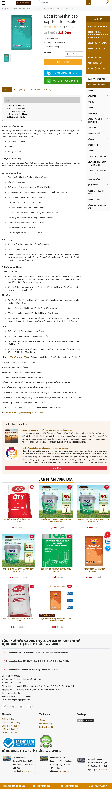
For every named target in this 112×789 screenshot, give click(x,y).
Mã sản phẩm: (49, 43)
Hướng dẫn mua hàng (10, 733)
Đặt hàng (63, 62)
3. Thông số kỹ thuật (16, 111)
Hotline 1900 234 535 (65, 80)
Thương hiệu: (49, 39)
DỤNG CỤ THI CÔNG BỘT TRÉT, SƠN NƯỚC (97, 163)
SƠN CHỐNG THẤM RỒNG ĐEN (97, 206)
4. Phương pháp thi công (18, 114)
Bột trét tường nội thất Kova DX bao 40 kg (18, 620)
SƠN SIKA (91, 139)
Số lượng (47, 53)
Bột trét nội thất (37, 413)
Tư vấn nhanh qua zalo (66, 73)
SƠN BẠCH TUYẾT (94, 133)
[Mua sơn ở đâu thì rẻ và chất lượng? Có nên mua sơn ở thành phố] (11, 436)
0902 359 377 (27, 771)
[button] (56, 468)
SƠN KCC (91, 151)
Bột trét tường (25, 413)
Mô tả (6, 89)
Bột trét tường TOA (98, 26)
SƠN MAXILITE (93, 145)
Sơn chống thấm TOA (96, 50)
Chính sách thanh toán (10, 729)
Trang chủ (5, 9)
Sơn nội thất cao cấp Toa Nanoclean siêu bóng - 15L (56, 520)
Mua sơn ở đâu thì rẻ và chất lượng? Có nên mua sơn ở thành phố (47, 430)
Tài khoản (43, 720)
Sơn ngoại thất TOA (98, 43)
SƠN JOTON (92, 128)
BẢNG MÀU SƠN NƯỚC (96, 79)
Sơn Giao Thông (94, 199)
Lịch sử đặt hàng (45, 724)
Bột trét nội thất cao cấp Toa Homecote (58, 9)
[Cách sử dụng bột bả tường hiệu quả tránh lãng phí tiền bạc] (11, 453)
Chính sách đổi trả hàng (11, 722)
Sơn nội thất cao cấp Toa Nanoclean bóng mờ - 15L (18, 570)
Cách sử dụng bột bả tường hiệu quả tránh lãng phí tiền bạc (45, 448)
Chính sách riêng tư (9, 719)
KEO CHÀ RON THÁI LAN (97, 156)
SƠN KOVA (91, 108)
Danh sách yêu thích (46, 727)
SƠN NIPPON (93, 113)
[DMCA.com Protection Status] (46, 741)
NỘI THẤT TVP (93, 185)
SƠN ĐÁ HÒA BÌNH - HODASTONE (95, 120)
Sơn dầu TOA (95, 57)
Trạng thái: (48, 46)
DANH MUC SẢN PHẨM (21, 9)
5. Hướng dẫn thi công (16, 117)
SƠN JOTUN (92, 96)
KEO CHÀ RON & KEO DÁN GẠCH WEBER (97, 172)
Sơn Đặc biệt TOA (97, 68)
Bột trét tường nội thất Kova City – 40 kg (19, 520)
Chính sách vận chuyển (10, 726)
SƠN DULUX (92, 90)
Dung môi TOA (96, 63)
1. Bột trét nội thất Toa (16, 105)
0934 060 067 (64, 771)
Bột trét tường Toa (12, 413)
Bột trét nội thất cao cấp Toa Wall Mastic (56, 570)
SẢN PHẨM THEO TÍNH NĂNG (96, 192)
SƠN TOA (37, 9)
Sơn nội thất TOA (97, 37)
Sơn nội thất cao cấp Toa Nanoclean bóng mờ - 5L (93, 520)
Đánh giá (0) (19, 89)
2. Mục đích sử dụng (16, 108)
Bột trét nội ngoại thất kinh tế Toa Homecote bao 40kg (56, 620)
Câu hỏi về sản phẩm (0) (40, 89)
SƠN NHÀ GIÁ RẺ (94, 179)
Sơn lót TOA (95, 32)
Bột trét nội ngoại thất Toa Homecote (93, 570)
